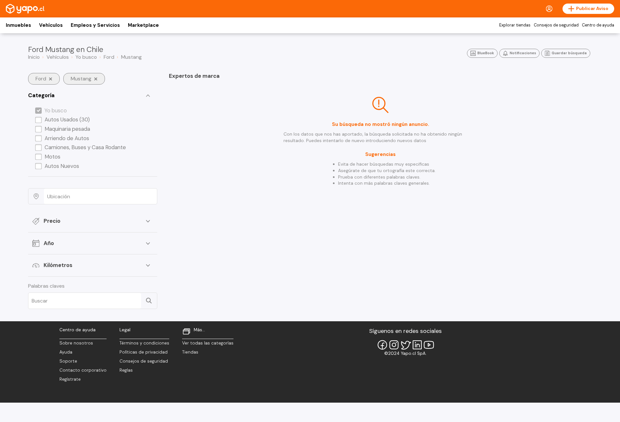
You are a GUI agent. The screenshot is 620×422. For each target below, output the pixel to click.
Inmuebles (18, 25)
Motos (52, 156)
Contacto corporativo (83, 370)
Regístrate (70, 379)
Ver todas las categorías (207, 343)
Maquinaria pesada (67, 128)
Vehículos (51, 25)
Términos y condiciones (144, 343)
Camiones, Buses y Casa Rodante (85, 147)
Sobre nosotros (76, 343)
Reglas (126, 370)
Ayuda (65, 352)
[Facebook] (382, 345)
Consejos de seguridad (556, 25)
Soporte (68, 361)
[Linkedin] (417, 345)
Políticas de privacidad (143, 352)
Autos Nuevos (62, 166)
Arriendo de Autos (67, 138)
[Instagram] (394, 345)
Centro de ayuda (598, 25)
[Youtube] (429, 345)
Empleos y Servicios (95, 25)
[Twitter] (405, 345)
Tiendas (190, 352)
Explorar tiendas (515, 25)
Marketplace (143, 25)
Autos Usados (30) (67, 119)
